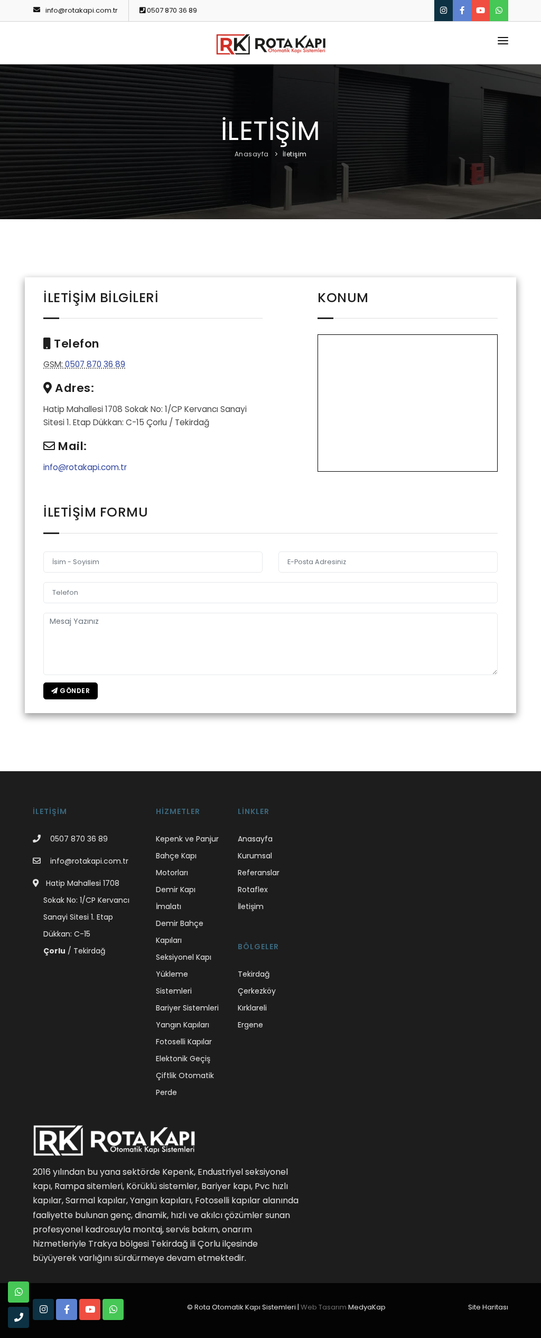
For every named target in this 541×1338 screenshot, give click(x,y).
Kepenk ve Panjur (187, 839)
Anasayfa (252, 153)
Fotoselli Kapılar (184, 1041)
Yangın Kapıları (182, 1024)
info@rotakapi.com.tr (81, 10)
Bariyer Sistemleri (187, 1008)
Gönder (74, 690)
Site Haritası (488, 1307)
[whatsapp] (499, 10)
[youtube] (480, 10)
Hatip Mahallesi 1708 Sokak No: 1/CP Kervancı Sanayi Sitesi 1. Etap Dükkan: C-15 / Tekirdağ (86, 917)
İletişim (295, 153)
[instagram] (443, 10)
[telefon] (18, 1317)
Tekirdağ (253, 974)
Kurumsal (255, 855)
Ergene (250, 1024)
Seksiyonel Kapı (183, 957)
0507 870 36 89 (171, 10)
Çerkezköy (257, 991)
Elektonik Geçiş (183, 1058)
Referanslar (258, 872)
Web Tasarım (324, 1307)
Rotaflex (253, 889)
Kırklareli (252, 1008)
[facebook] (462, 10)
